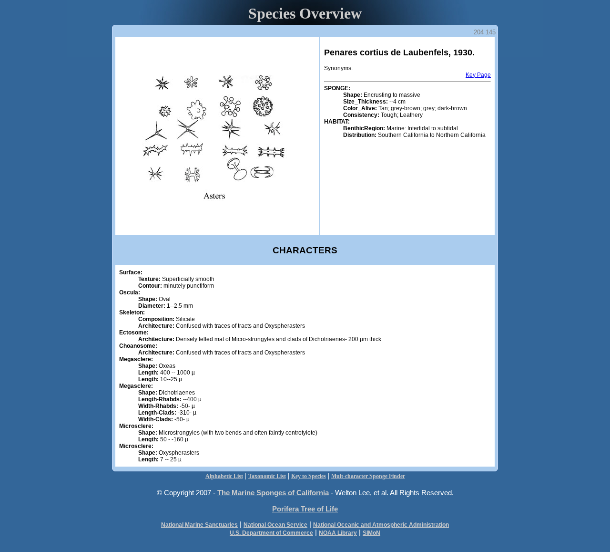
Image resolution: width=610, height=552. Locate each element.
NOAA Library (338, 533)
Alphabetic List (224, 476)
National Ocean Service (275, 524)
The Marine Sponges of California (273, 493)
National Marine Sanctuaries (199, 524)
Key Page (478, 75)
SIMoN (371, 533)
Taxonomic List (267, 476)
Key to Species (308, 476)
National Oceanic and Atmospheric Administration (381, 524)
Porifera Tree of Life (305, 509)
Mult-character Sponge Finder (368, 476)
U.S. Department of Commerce (271, 533)
